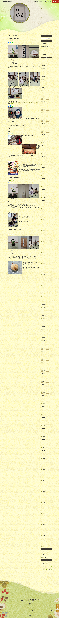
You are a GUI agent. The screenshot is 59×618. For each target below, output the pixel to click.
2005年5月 (43, 538)
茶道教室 (45, 1)
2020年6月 (43, 263)
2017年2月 (43, 373)
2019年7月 (43, 293)
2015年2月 (43, 439)
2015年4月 (43, 433)
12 (51, 566)
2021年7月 (43, 227)
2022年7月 (43, 194)
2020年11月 (44, 249)
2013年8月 (43, 488)
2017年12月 (44, 345)
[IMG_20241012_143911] (34, 248)
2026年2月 (43, 76)
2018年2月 (43, 340)
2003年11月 (44, 546)
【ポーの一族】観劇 (45, 51)
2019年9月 (43, 288)
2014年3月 (43, 469)
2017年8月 (43, 356)
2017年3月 (43, 370)
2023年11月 (44, 150)
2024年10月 (44, 120)
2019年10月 (44, 285)
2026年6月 (43, 65)
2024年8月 (43, 126)
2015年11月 (44, 414)
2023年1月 (43, 178)
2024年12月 (44, 115)
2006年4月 (43, 535)
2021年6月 (43, 230)
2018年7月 (43, 326)
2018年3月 (43, 337)
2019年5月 (43, 299)
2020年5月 (43, 266)
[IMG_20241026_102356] (23, 57)
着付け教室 (35, 1)
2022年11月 (44, 183)
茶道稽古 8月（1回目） (45, 49)
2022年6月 (43, 197)
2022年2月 (43, 208)
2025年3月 (43, 106)
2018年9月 (43, 321)
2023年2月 (43, 175)
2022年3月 (43, 205)
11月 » (51, 572)
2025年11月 (44, 84)
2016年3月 (43, 403)
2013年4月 (43, 499)
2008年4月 (43, 524)
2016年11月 (44, 381)
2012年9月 (43, 502)
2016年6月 (43, 395)
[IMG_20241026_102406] (13, 57)
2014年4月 (43, 466)
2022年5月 (43, 200)
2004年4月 (43, 540)
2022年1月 (43, 211)
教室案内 (49, 1)
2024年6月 (43, 131)
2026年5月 (43, 68)
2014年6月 (43, 461)
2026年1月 (43, 79)
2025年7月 (43, 95)
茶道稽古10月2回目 (14, 178)
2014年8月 (43, 455)
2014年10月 (44, 450)
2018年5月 (43, 332)
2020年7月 (43, 260)
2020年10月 (44, 252)
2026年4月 (43, 71)
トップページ (30, 1)
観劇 (10, 129)
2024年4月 (43, 137)
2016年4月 (43, 400)
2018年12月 (44, 312)
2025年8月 (43, 93)
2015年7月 (43, 425)
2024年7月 (43, 128)
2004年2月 (43, 543)
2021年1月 (43, 244)
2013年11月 (44, 480)
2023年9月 (43, 156)
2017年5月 (43, 365)
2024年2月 (43, 142)
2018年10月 (44, 318)
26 (51, 569)
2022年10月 (44, 186)
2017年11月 (44, 348)
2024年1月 (43, 145)
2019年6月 (43, 296)
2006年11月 (44, 532)
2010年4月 (43, 516)
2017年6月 (43, 362)
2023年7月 (43, 161)
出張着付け (40, 1)
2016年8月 (43, 389)
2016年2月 (43, 406)
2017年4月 (43, 367)
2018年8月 (43, 323)
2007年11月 (44, 527)
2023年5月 (43, 167)
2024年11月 (44, 117)
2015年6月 (43, 428)
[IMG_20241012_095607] (13, 248)
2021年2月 (43, 241)
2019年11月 (44, 282)
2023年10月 (44, 153)
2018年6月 (43, 329)
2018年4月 (43, 334)
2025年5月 (43, 101)
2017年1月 (43, 376)
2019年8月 (43, 290)
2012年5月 (43, 505)
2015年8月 (43, 422)
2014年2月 (43, 472)
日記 (43, 551)
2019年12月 (44, 279)
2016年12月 (44, 378)
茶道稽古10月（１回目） (16, 229)
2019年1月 (43, 310)
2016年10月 (44, 384)
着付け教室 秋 (13, 101)
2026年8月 (43, 60)
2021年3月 (43, 238)
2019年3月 (43, 304)
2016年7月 (43, 392)
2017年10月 (44, 351)
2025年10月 (44, 87)
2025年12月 (44, 82)
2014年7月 (43, 458)
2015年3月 (43, 436)
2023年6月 (43, 164)
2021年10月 (44, 219)
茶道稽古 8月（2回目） (45, 46)
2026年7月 (43, 62)
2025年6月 (43, 98)
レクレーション (44, 554)
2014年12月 (44, 444)
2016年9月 (43, 387)
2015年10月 (44, 417)
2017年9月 (43, 354)
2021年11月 (44, 216)
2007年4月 (43, 529)
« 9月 (41, 572)
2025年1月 (43, 112)
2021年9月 (43, 222)
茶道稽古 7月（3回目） (45, 54)
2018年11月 (44, 315)
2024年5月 (43, 134)
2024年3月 (43, 139)
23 (46, 569)
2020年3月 (43, 271)
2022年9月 (43, 189)
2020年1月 (43, 277)
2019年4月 (43, 301)
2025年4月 (43, 104)
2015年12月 (44, 411)
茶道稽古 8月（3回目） (45, 43)
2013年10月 (44, 483)
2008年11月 (44, 521)
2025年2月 (43, 109)
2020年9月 (43, 255)
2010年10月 (44, 513)
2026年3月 (43, 73)
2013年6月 (43, 494)
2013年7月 (43, 491)
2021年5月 (43, 233)
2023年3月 (43, 172)
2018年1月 (43, 343)
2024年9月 (43, 123)
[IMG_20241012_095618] (23, 248)
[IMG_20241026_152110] (34, 57)
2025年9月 (43, 90)
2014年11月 (44, 447)
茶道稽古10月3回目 (14, 38)
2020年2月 (43, 274)
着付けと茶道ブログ (45, 557)
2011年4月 (43, 510)
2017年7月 (43, 359)
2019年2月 (43, 307)
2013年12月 (44, 477)
